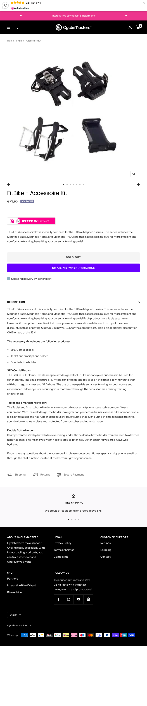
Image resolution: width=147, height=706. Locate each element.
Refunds (105, 543)
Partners (12, 578)
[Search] (16, 27)
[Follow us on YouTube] (78, 599)
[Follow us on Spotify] (88, 599)
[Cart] (138, 27)
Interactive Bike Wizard (21, 585)
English (13, 614)
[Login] (130, 27)
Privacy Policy (62, 543)
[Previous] (8, 184)
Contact (105, 556)
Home (10, 40)
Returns (45, 474)
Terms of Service (64, 550)
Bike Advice (14, 592)
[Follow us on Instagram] (69, 599)
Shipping (20, 474)
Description (16, 302)
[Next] (138, 184)
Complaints (61, 556)
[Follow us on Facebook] (59, 599)
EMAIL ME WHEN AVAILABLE (73, 267)
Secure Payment (73, 474)
